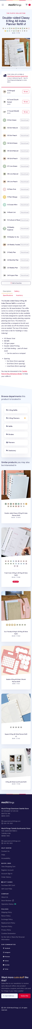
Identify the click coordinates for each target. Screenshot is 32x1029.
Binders (11, 434)
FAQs (3, 855)
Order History (6, 877)
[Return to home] (14, 5)
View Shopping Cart (8, 866)
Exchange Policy (7, 919)
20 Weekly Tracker (13, 245)
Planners (11, 442)
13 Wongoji (11, 91)
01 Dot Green (11, 120)
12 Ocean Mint (12, 205)
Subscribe (26, 996)
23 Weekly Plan (12, 268)
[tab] (2, 68)
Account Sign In (6, 874)
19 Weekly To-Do (13, 237)
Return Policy (5, 916)
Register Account (7, 870)
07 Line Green (12, 166)
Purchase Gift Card (8, 885)
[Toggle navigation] (2, 5)
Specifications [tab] (8, 295)
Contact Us (5, 851)
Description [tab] (7, 291)
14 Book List (11, 212)
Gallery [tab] (16, 291)
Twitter (7, 961)
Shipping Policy (6, 912)
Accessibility (5, 858)
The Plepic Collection (16, 13)
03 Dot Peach (12, 135)
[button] (16, 52)
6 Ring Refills (12, 410)
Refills (10, 426)
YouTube (7, 965)
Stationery (12, 451)
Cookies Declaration (8, 933)
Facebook (8, 948)
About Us (4, 897)
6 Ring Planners (13, 418)
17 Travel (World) (13, 111)
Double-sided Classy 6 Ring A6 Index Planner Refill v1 (16, 21)
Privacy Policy (6, 930)
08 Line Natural (12, 174)
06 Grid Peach (12, 158)
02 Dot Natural (12, 128)
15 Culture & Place (13, 220)
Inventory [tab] (19, 295)
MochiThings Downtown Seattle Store (17, 76)
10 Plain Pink (11, 189)
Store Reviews (6, 901)
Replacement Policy (8, 923)
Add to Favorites (17, 283)
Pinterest (7, 956)
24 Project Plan (12, 275)
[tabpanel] (16, 338)
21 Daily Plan (11, 252)
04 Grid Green (12, 143)
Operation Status (7, 904)
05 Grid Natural (12, 151)
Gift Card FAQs (6, 889)
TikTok (7, 969)
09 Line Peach (12, 182)
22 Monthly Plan (13, 260)
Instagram (8, 952)
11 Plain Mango (12, 197)
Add (27, 91)
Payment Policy (6, 926)
